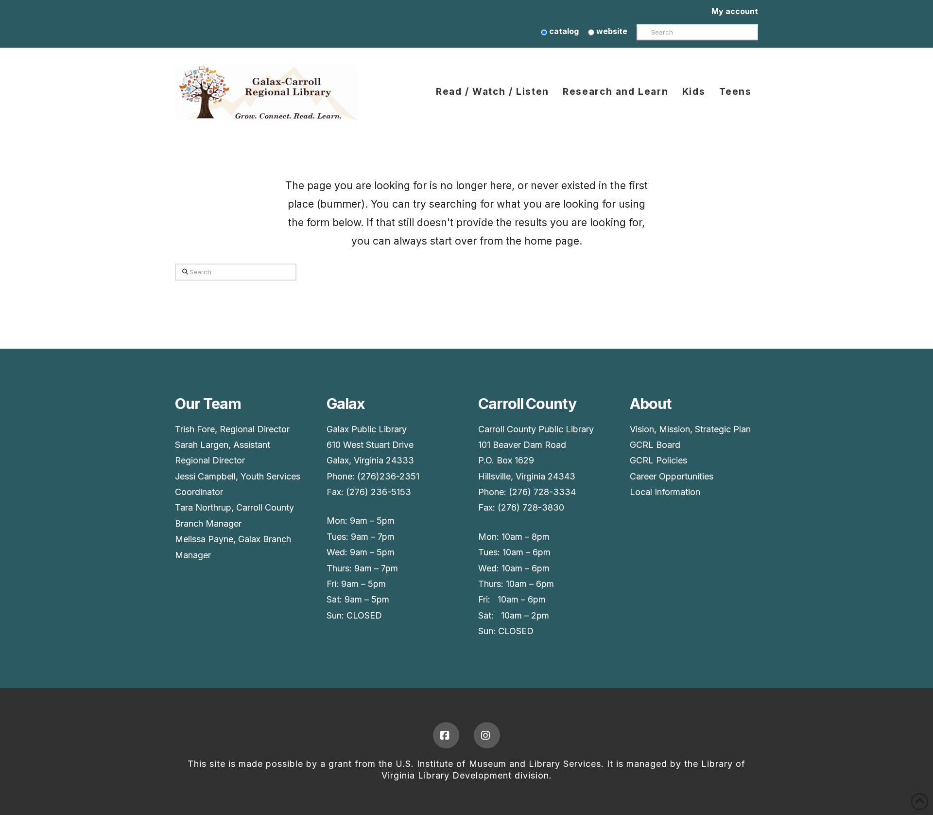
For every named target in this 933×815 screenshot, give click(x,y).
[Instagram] (487, 735)
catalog (563, 31)
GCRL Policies (658, 460)
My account (734, 11)
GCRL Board (655, 445)
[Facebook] (446, 735)
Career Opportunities (671, 476)
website (610, 31)
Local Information (665, 492)
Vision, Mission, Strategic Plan (690, 429)
